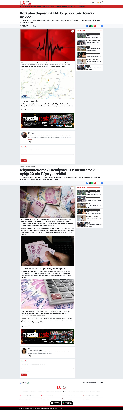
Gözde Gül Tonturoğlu (35, 350)
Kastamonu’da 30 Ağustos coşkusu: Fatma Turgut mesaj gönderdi (93, 56)
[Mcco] (47, 120)
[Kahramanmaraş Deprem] (47, 83)
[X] (23, 383)
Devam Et (30, 139)
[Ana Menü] (102, 6)
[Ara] (100, 6)
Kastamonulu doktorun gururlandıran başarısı (93, 62)
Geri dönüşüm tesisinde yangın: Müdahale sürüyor (93, 49)
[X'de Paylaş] (90, 26)
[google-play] (67, 403)
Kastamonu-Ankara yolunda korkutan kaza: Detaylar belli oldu (94, 43)
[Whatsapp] (28, 383)
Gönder (24, 160)
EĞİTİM (48, 6)
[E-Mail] (29, 142)
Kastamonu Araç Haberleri (92, 59)
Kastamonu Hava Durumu (48, 395)
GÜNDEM (27, 6)
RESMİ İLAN (82, 6)
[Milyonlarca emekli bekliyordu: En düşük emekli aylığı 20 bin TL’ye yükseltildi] (47, 202)
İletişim (101, 382)
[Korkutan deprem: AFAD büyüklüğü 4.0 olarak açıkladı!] (47, 45)
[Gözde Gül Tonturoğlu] (24, 351)
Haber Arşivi (85, 382)
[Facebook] (21, 383)
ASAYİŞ (22, 6)
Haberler (22, 10)
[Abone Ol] (102, 26)
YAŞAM (39, 6)
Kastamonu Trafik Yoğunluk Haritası (92, 395)
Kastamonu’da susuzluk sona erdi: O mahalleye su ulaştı (93, 36)
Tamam (102, 408)
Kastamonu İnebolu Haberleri (93, 190)
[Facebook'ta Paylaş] (87, 26)
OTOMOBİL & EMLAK (67, 6)
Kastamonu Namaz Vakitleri (69, 395)
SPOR (43, 6)
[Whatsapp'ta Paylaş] (92, 26)
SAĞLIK (52, 6)
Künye (98, 382)
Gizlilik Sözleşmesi (92, 382)
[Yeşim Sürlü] (24, 134)
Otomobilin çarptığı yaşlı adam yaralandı (94, 68)
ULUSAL (76, 6)
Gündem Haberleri (30, 10)
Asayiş (88, 46)
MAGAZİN (58, 6)
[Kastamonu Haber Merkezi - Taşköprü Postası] (25, 2)
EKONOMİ (33, 6)
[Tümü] (101, 30)
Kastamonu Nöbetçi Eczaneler (28, 395)
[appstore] (56, 403)
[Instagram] (26, 383)
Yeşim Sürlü (31, 134)
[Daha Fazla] (95, 26)
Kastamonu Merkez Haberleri (93, 40)
